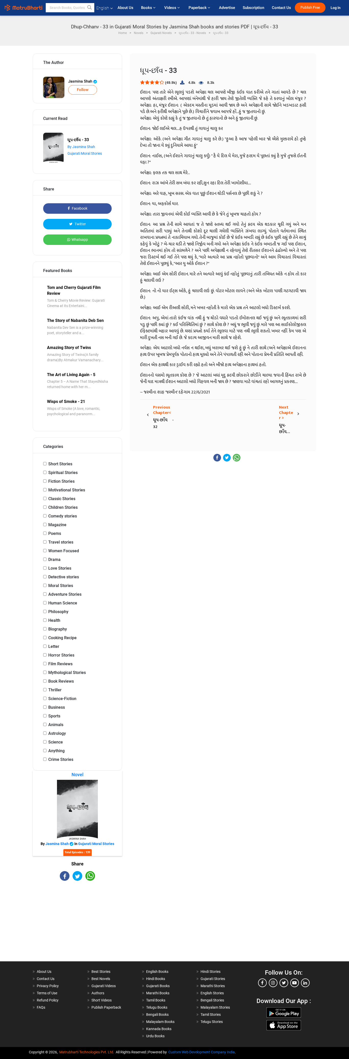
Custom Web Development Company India (201, 1052)
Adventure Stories (65, 594)
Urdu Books (155, 1036)
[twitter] (284, 982)
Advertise (227, 7)
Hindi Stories (210, 972)
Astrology (57, 733)
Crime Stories (60, 759)
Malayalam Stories (215, 1007)
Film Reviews (60, 663)
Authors (97, 993)
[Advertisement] (77, 925)
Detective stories (63, 576)
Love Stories (59, 568)
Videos (170, 7)
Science (55, 742)
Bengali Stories (212, 1000)
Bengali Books (157, 1014)
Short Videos (101, 1000)
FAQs (41, 1007)
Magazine (57, 524)
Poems (54, 533)
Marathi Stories (213, 986)
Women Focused (63, 550)
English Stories (212, 993)
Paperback (198, 7)
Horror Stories (61, 655)
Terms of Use (47, 993)
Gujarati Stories (213, 979)
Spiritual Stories (63, 472)
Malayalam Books (160, 1022)
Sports (54, 716)
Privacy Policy (48, 986)
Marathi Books (157, 993)
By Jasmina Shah (81, 147)
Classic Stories (61, 498)
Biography (57, 629)
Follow (82, 89)
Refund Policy (48, 1000)
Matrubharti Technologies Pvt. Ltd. (87, 1052)
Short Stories (60, 463)
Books (147, 7)
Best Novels (100, 979)
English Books (157, 972)
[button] (89, 7)
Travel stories (60, 542)
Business (56, 707)
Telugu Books (156, 1007)
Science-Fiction (62, 698)
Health (54, 620)
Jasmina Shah (80, 81)
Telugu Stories (212, 1022)
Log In (336, 7)
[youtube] (294, 982)
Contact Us (281, 7)
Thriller (55, 690)
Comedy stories (62, 516)
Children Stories (63, 507)
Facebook (79, 208)
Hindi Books (155, 979)
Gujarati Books (158, 986)
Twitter (80, 224)
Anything (56, 750)
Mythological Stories (67, 672)
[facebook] (262, 982)
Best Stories (100, 972)
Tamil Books (155, 1000)
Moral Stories (60, 585)
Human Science (62, 603)
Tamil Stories (211, 1014)
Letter (53, 646)
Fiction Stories (61, 481)
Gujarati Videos (103, 986)
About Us (125, 7)
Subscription (253, 7)
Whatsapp (80, 240)
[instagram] (273, 982)
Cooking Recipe (62, 637)
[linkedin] (305, 982)
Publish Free (310, 7)
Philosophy (58, 611)
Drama (54, 559)
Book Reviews (61, 681)
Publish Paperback (106, 1007)
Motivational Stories (66, 490)
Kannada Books (158, 1029)
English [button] (102, 8)
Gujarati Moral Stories (84, 153)
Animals (55, 724)
